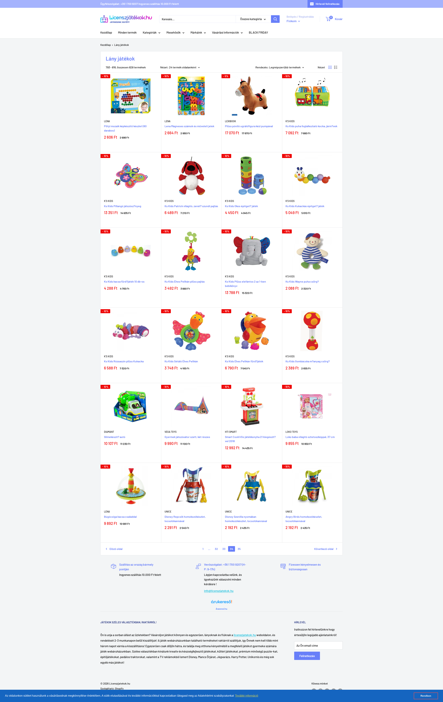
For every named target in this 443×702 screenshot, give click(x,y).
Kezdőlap (106, 32)
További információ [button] (246, 695)
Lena (107, 121)
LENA (107, 511)
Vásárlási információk (225, 32)
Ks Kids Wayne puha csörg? (302, 281)
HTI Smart (231, 431)
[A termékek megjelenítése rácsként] (330, 67)
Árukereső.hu (221, 609)
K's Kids (290, 121)
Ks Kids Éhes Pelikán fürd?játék (244, 361)
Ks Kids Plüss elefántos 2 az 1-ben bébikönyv (245, 283)
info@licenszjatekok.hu (218, 590)
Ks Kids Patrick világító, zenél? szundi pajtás (191, 206)
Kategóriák (150, 32)
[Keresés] (275, 19)
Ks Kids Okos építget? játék (241, 206)
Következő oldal (323, 548)
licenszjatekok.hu (245, 635)
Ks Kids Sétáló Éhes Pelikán (181, 361)
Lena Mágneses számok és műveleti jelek (189, 126)
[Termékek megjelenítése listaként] (335, 67)
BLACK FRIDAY (258, 32)
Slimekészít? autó (114, 436)
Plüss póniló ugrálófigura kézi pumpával (249, 126)
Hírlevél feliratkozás (328, 3)
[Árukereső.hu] (221, 603)
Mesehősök (173, 32)
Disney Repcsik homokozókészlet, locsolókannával (185, 519)
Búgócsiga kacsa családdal (120, 516)
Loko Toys (292, 431)
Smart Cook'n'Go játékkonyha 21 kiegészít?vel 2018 (250, 439)
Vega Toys (171, 431)
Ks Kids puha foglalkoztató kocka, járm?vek (311, 126)
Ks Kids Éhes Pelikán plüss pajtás (185, 281)
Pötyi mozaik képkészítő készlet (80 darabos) (125, 128)
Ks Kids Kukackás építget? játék (305, 206)
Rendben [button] (426, 695)
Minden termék (127, 32)
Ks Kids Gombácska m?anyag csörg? (308, 361)
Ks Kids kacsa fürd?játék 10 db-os (124, 281)
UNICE (168, 511)
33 (223, 548)
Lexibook (230, 121)
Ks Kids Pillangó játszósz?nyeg (122, 206)
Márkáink (196, 32)
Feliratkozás (307, 656)
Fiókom (292, 21)
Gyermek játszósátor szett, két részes (187, 436)
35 (239, 548)
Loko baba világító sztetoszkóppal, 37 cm (310, 436)
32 (216, 548)
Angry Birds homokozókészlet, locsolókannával (304, 519)
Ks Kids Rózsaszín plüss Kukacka (124, 361)
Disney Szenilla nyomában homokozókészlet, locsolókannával (246, 519)
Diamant (109, 431)
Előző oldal (116, 548)
